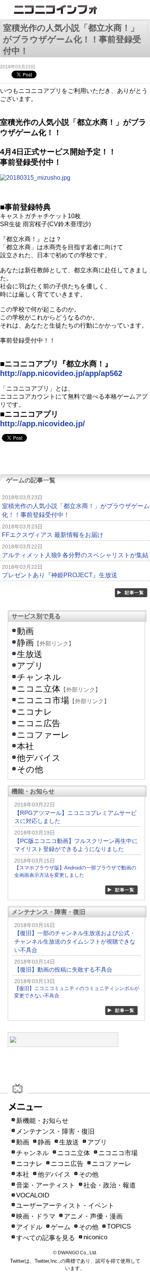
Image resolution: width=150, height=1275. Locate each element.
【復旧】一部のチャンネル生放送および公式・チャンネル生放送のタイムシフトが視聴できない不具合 (74, 941)
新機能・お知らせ (42, 1120)
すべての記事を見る (45, 1238)
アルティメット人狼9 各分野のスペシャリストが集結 (75, 555)
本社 (25, 746)
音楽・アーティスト (45, 1185)
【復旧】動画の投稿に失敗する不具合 (63, 969)
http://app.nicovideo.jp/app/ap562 (61, 373)
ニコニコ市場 (43, 700)
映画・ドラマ (35, 1216)
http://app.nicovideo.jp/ (42, 423)
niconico (95, 1237)
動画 (25, 631)
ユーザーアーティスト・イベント (65, 1205)
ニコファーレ (43, 735)
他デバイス (39, 758)
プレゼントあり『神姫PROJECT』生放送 (59, 575)
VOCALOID (32, 1195)
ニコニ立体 (38, 689)
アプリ (30, 666)
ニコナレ (34, 712)
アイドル (29, 1227)
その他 (30, 769)
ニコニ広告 (38, 723)
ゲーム (60, 1227)
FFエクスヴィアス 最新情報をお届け (52, 535)
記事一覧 (131, 593)
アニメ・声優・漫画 (93, 1216)
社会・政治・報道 (109, 1185)
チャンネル (39, 677)
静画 (25, 642)
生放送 (29, 654)
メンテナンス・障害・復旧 (55, 1131)
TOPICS (119, 1226)
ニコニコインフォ (75, 10)
